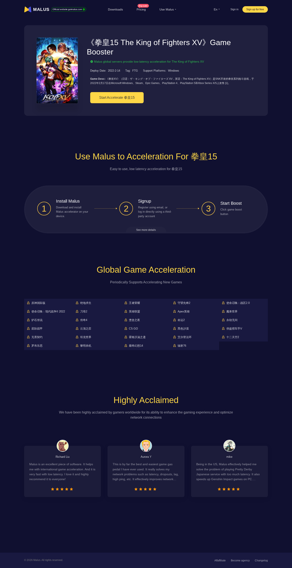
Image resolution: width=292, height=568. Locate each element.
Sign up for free (255, 9)
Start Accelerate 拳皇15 (117, 97)
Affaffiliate (220, 560)
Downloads (115, 9)
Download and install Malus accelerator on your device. (72, 212)
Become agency (240, 560)
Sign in (234, 9)
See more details (146, 229)
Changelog (261, 560)
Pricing (142, 9)
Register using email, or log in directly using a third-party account (154, 212)
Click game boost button (231, 212)
